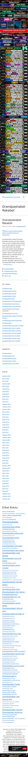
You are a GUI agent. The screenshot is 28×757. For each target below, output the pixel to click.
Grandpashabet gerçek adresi (12, 583)
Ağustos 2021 (6, 493)
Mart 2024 (5, 417)
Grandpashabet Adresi (9, 296)
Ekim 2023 (5, 430)
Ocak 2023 (5, 453)
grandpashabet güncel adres (9, 601)
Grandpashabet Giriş (10, 271)
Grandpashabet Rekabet (11, 221)
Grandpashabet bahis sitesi (12, 533)
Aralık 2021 (5, 483)
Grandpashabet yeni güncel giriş (11, 697)
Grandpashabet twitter (11, 684)
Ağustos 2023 (6, 435)
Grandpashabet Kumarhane (8, 637)
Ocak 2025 (5, 391)
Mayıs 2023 (5, 442)
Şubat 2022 (5, 478)
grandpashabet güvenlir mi (8, 618)
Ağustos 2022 (6, 465)
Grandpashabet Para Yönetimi (11, 341)
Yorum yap (7, 276)
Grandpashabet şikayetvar (12, 712)
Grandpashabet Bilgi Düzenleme (12, 320)
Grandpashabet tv (9, 676)
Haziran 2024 (6, 409)
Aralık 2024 (5, 394)
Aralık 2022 (5, 455)
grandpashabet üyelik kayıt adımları (10, 705)
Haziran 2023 (6, 440)
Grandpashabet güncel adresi (11, 604)
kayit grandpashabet (8, 718)
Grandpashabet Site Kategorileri (12, 301)
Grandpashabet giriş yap (11, 597)
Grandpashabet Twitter (9, 361)
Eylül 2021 (5, 491)
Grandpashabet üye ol (7, 707)
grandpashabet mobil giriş (8, 647)
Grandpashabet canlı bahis (12, 546)
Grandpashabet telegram (10, 673)
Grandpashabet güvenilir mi (13, 614)
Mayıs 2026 (5, 378)
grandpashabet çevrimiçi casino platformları (10, 701)
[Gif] (14, 82)
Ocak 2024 (5, 422)
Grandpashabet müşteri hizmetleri (13, 651)
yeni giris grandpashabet (8, 722)
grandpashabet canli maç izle (9, 543)
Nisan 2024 (5, 414)
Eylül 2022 (5, 463)
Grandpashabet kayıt (8, 629)
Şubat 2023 (5, 450)
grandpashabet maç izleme (10, 641)
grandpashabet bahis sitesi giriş (8, 535)
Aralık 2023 (5, 424)
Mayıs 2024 (5, 412)
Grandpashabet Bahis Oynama (11, 330)
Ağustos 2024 (6, 404)
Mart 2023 (5, 447)
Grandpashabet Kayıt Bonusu (11, 304)
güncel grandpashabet (8, 716)
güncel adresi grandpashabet (9, 714)
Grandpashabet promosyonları (13, 666)
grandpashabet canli (8, 542)
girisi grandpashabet (7, 517)
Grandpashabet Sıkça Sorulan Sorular (10, 671)
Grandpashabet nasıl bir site (13, 654)
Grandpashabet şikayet (12, 710)
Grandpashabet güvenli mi (8, 616)
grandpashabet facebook (17, 579)
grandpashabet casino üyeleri (9, 577)
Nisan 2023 (5, 445)
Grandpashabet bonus (10, 538)
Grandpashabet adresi (11, 527)
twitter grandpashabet (20, 718)
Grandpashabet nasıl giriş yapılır (9, 656)
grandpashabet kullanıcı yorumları (10, 635)
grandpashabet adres (7, 524)
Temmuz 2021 (6, 496)
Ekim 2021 (5, 488)
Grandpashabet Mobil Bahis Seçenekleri (11, 645)
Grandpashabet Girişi (10, 594)
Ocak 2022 (5, 481)
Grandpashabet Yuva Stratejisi (11, 306)
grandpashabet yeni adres (8, 690)
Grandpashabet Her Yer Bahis (11, 336)
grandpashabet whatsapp (9, 686)
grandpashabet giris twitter (8, 587)
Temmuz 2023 (6, 437)
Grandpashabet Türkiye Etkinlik (11, 333)
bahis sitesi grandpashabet (8, 513)
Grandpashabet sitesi (8, 668)
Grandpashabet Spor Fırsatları (11, 328)
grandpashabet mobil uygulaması (9, 649)
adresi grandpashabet (8, 511)
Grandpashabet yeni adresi (9, 692)
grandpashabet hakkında (8, 621)
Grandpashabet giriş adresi (13, 592)
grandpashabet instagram (8, 625)
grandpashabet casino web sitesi (10, 575)
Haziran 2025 (6, 383)
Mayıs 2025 (5, 386)
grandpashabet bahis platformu (9, 531)
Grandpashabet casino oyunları (11, 566)
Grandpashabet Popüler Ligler (11, 338)
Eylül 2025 (5, 381)
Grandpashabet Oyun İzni (10, 313)
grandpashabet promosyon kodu (10, 663)
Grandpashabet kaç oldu (11, 634)
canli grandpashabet (20, 513)
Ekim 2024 (5, 399)
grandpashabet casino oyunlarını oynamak (10, 570)
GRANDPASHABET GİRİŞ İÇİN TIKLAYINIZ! (14, 30)
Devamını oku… (8, 264)
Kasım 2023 (5, 427)
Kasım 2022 (5, 458)
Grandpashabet (9, 269)
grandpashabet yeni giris (9, 694)
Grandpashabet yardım (7, 688)
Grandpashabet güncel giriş (12, 609)
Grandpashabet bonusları (8, 539)
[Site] (14, 51)
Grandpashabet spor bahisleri (9, 669)
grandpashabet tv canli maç (8, 678)
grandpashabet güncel (8, 599)
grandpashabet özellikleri (8, 703)
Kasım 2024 (5, 396)
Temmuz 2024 (6, 406)
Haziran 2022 (6, 468)
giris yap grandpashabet (9, 519)
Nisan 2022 (5, 473)
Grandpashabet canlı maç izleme (12, 559)
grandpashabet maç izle (8, 639)
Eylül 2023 (5, 432)
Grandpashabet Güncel (9, 293)
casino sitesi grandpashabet (11, 515)
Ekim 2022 (5, 460)
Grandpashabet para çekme (9, 659)
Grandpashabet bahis (8, 529)
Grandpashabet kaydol (7, 627)
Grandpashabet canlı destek (11, 554)
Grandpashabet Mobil (7, 643)
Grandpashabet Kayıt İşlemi (8, 631)
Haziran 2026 (6, 376)
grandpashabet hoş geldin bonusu (10, 623)
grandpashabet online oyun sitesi (10, 658)
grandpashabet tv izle (7, 682)
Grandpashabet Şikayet (9, 291)
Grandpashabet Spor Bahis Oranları (13, 325)
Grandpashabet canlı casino (13, 550)
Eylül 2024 (5, 401)
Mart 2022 (5, 476)
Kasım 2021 (5, 486)
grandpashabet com (6, 579)
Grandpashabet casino (9, 563)
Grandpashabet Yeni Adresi (10, 363)
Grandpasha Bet (7, 288)
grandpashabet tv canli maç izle (11, 680)
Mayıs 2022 (5, 470)
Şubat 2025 (5, 389)
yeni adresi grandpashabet (8, 720)
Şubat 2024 (5, 419)
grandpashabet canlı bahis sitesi (9, 548)
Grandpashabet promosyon (8, 661)
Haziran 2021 (6, 499)
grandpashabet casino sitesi (9, 572)
